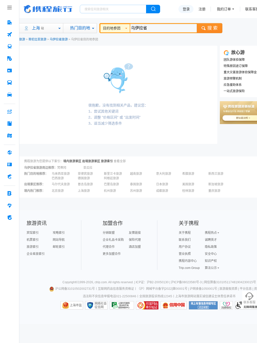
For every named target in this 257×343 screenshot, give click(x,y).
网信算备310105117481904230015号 (230, 282)
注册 (202, 9)
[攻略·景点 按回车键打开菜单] (9, 123)
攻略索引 (59, 233)
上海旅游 (84, 191)
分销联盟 (109, 233)
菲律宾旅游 (85, 174)
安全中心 (211, 254)
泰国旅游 (136, 184)
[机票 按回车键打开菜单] (9, 34)
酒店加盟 (135, 247)
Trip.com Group (189, 268)
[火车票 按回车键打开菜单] (9, 46)
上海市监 (76, 305)
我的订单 (224, 9)
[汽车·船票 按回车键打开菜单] (9, 82)
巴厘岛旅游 (111, 184)
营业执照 (185, 254)
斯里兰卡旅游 (113, 174)
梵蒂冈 (61, 167)
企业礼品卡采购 (113, 240)
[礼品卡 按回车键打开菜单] (9, 164)
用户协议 (185, 247)
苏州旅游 (136, 191)
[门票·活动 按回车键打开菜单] (9, 70)
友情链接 (135, 233)
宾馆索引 (33, 233)
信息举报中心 (122, 305)
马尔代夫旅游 (61, 184)
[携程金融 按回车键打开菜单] (9, 176)
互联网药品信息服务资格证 (116, 289)
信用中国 (174, 305)
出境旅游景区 (91, 161)
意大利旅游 (163, 174)
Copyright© (70, 282)
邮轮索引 (59, 247)
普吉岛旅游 (85, 184)
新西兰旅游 (215, 174)
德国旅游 (84, 178)
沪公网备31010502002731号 (75, 289)
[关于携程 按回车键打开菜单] (9, 217)
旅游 (22, 39)
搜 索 (212, 28)
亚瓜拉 (87, 167)
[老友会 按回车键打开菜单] (9, 205)
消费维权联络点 (226, 305)
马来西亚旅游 (61, 174)
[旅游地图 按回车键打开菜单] (9, 135)
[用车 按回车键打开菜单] (9, 94)
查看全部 (120, 161)
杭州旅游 (110, 191)
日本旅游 (162, 184)
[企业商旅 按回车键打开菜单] (9, 193)
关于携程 (185, 233)
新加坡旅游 (215, 184)
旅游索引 (107, 161)
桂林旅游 (188, 191)
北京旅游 (58, 191)
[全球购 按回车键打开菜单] (9, 152)
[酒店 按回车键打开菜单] (9, 22)
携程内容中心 (188, 261)
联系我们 (185, 240)
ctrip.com (101, 282)
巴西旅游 (58, 178)
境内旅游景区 (72, 161)
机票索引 (33, 240)
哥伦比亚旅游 (37, 39)
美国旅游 (188, 184)
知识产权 (211, 261)
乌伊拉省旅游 (59, 39)
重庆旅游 (214, 191)
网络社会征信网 (101, 305)
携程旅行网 (48, 9)
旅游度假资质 (228, 289)
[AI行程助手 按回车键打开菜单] (9, 111)
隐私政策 (211, 247)
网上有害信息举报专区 (203, 305)
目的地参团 (111, 28)
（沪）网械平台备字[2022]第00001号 (162, 289)
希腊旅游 (188, 174)
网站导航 (59, 240)
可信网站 (147, 305)
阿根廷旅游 (111, 178)
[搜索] (153, 9)
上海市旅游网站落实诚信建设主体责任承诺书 (205, 296)
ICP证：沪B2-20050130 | (153, 282)
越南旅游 (136, 174)
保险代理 (135, 240)
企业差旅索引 (36, 254)
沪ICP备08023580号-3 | (187, 282)
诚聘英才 (211, 240)
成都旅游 (162, 191)
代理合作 (109, 247)
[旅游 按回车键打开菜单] (9, 58)
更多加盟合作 (112, 254)
